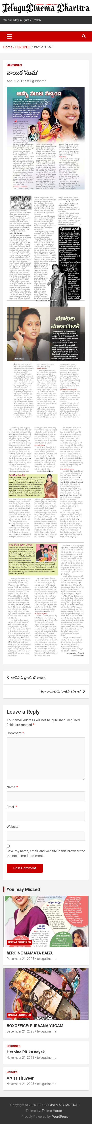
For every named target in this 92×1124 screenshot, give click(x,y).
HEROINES (14, 65)
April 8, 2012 (15, 81)
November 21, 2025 (20, 1057)
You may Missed (23, 889)
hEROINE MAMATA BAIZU (30, 953)
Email (12, 807)
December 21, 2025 (20, 959)
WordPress (60, 1117)
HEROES (12, 1072)
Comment (15, 733)
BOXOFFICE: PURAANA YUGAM (35, 1025)
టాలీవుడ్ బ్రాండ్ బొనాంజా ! (28, 677)
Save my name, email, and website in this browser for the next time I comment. (46, 853)
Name (12, 787)
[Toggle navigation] (9, 36)
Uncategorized (19, 942)
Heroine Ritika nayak (26, 1052)
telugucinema (36, 81)
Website (13, 827)
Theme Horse (52, 1111)
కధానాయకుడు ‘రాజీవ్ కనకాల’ (60, 691)
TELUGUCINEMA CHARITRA (57, 1105)
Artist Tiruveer (20, 1078)
